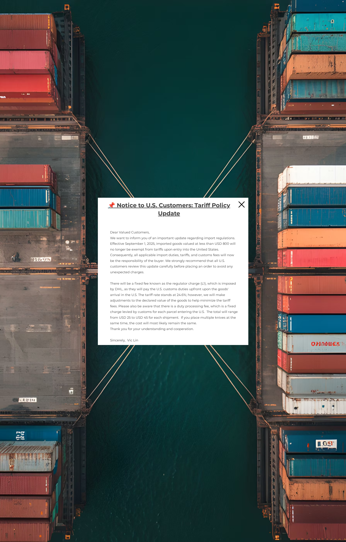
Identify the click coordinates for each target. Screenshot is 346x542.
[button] (241, 204)
